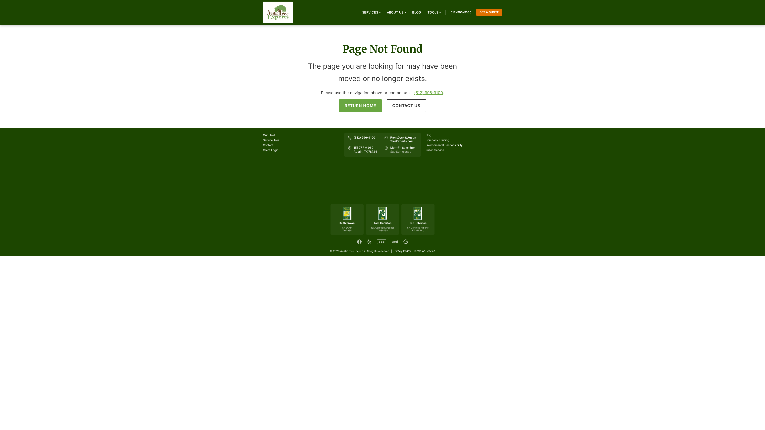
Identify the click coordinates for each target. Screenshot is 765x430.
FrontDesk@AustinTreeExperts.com (403, 139)
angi (395, 241)
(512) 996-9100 (428, 92)
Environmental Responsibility (444, 145)
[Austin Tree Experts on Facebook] (359, 241)
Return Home (360, 105)
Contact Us (406, 105)
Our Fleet (269, 135)
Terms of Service (424, 251)
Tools (433, 12)
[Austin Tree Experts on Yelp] (369, 241)
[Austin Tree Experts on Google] (405, 241)
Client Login (270, 150)
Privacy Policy (402, 251)
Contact (268, 145)
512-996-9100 (460, 12)
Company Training (437, 140)
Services (370, 12)
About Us (395, 12)
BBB (382, 241)
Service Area (271, 140)
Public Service (435, 150)
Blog (416, 12)
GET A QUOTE (489, 12)
